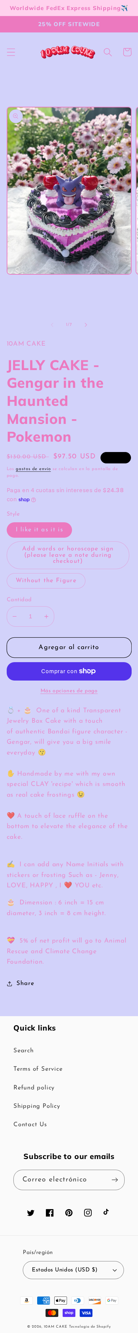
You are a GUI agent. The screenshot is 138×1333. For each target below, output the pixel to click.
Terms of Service (37, 1069)
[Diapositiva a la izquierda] (52, 325)
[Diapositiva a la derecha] (86, 325)
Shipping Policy (36, 1106)
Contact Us (30, 1125)
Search (23, 1051)
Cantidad (19, 600)
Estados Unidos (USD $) (64, 1270)
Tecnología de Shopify (90, 1327)
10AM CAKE (55, 1327)
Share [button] (25, 983)
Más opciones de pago (69, 691)
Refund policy (34, 1088)
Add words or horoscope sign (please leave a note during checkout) (68, 555)
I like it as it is (39, 530)
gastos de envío (33, 469)
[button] (10, 52)
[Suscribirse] (114, 1180)
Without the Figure (46, 580)
